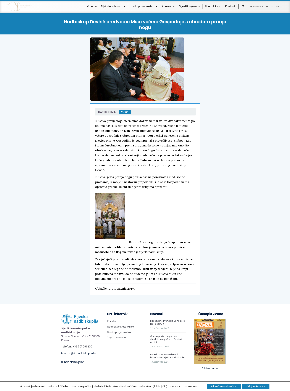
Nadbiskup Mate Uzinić (120, 326)
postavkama (190, 386)
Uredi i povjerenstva (119, 332)
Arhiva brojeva (211, 368)
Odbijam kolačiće (255, 386)
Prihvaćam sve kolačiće (223, 386)
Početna (112, 321)
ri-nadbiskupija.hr (72, 362)
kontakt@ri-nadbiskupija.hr (78, 353)
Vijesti (125, 111)
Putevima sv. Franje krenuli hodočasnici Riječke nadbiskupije (167, 356)
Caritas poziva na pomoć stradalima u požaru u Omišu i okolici (166, 339)
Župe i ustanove (116, 337)
